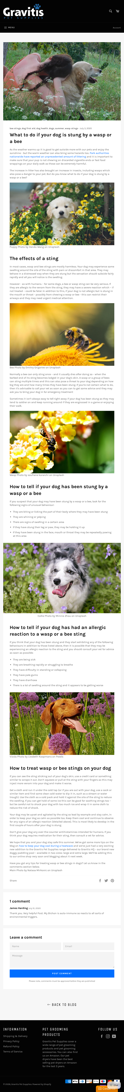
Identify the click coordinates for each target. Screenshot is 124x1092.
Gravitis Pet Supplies (21, 1084)
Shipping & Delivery (15, 1036)
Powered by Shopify (41, 1084)
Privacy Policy (11, 1041)
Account (117, 27)
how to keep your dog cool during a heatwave (46, 845)
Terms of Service (12, 1051)
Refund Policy (11, 1046)
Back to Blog (64, 1004)
